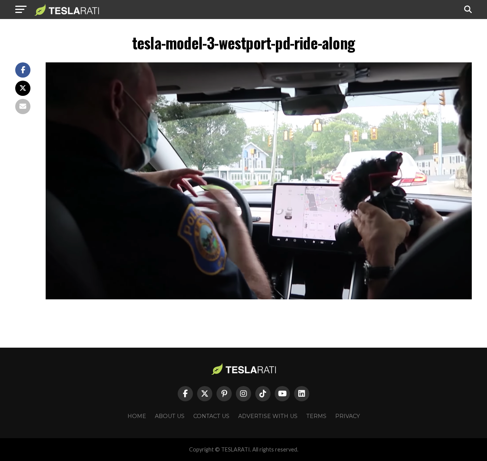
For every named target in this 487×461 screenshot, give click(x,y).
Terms (316, 416)
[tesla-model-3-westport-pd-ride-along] (259, 297)
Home (136, 416)
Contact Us (211, 416)
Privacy (347, 416)
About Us (170, 416)
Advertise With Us (268, 416)
